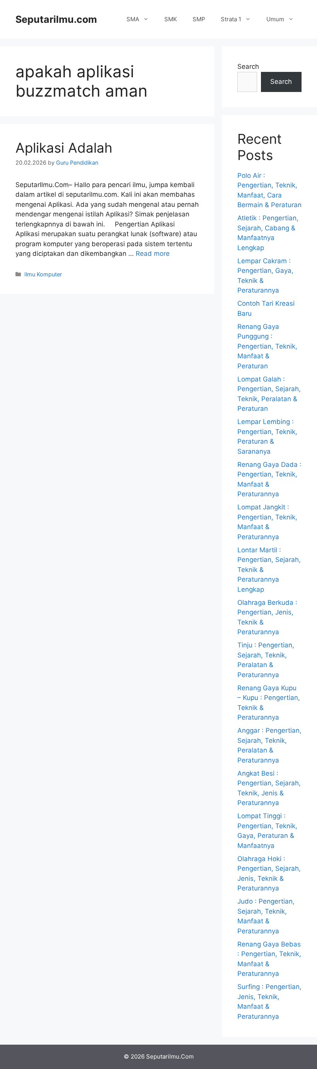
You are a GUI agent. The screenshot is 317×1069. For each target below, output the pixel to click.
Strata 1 (231, 19)
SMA (132, 19)
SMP (199, 19)
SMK (170, 19)
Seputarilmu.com (56, 19)
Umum (275, 19)
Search (248, 66)
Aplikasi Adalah (63, 148)
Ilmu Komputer (43, 274)
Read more (153, 253)
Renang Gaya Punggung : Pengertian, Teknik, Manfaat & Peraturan (267, 346)
